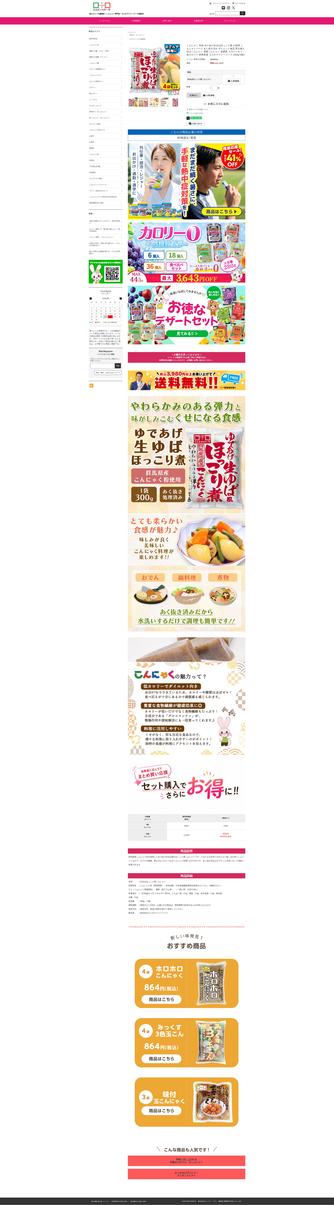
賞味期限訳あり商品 (96, 203)
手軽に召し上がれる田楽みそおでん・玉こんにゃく (186, 1160)
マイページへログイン (220, 3)
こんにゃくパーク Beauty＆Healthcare (103, 197)
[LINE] (223, 7)
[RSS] (91, 386)
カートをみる (240, 3)
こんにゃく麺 (94, 63)
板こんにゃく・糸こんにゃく (99, 118)
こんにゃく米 (94, 45)
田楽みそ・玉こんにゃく (137, 35)
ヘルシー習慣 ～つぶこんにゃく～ (101, 237)
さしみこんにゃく (95, 106)
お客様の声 (198, 21)
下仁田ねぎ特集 (94, 166)
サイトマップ (229, 21)
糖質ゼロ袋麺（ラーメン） (98, 57)
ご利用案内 (135, 21)
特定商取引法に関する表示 (119, 1201)
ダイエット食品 (94, 124)
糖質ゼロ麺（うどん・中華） (99, 51)
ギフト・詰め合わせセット (98, 191)
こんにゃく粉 (94, 154)
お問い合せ (167, 21)
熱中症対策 (93, 39)
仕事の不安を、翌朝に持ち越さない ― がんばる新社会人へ (104, 244)
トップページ (104, 21)
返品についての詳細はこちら (198, 109)
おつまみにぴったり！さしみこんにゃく (186, 1174)
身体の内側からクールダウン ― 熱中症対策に (104, 222)
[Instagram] (228, 7)
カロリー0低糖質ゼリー (97, 69)
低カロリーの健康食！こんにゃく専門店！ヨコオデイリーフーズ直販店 (116, 14)
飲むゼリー (93, 93)
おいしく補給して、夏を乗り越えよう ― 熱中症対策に (104, 230)
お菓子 (91, 136)
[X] (233, 7)
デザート (92, 87)
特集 (91, 213)
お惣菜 (91, 142)
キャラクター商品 (95, 178)
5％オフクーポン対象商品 (137, 39)
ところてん (93, 99)
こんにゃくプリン (95, 75)
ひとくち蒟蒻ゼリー (96, 81)
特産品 (91, 160)
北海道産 (92, 172)
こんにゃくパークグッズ (98, 185)
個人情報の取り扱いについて (99, 1201)
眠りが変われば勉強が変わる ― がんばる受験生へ (104, 252)
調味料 (91, 148)
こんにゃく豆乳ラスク (97, 130)
